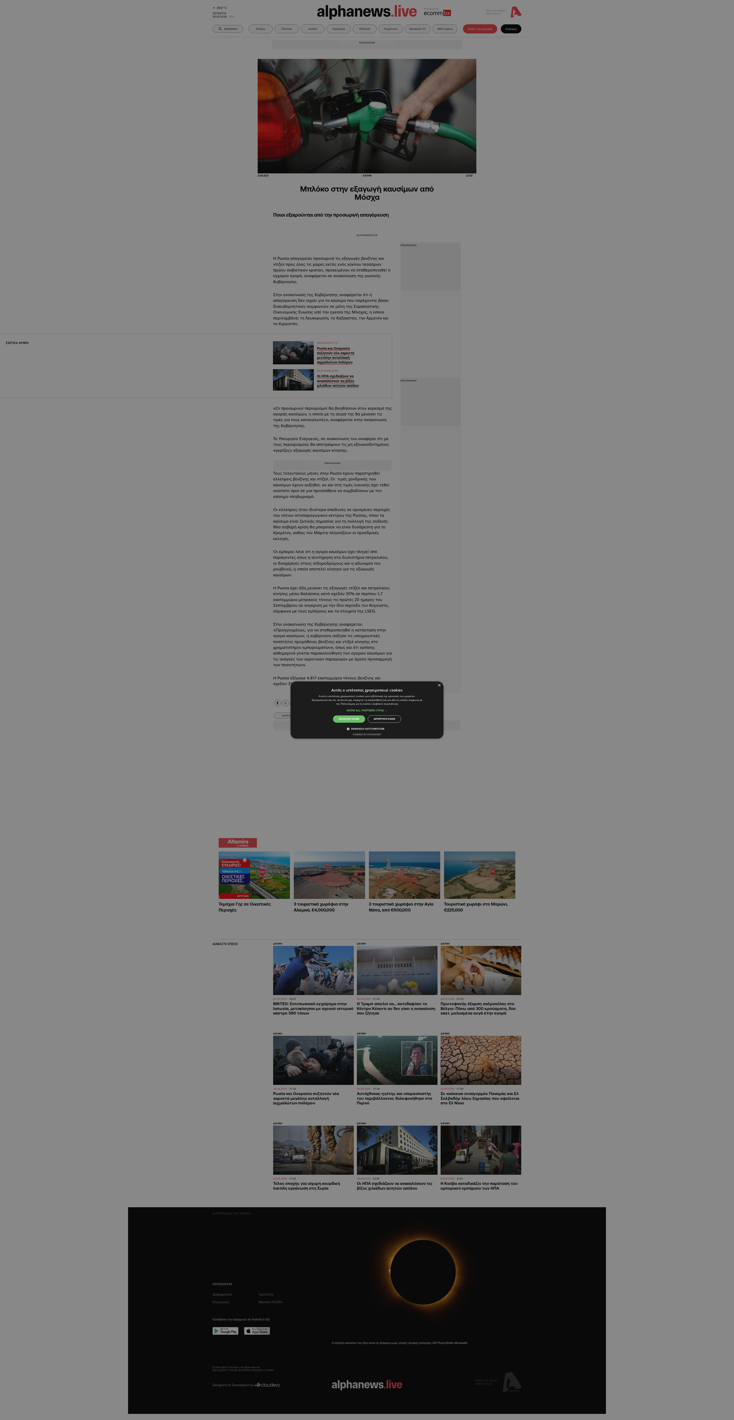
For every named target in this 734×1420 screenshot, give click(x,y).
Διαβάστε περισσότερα (385, 703)
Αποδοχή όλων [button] (349, 719)
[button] (367, 710)
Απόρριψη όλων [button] (384, 719)
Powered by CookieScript (367, 734)
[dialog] (367, 709)
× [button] (439, 685)
